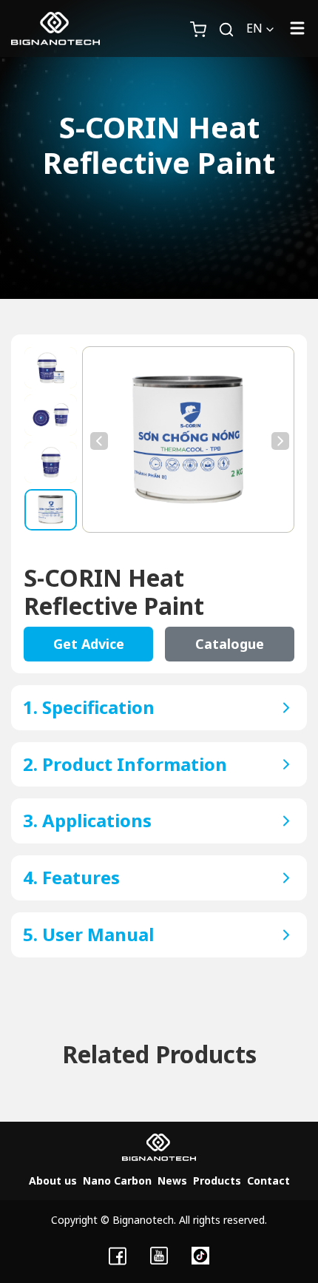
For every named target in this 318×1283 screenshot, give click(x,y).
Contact (268, 1180)
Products (217, 1180)
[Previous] (97, 439)
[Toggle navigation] (297, 28)
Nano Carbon (117, 1180)
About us (53, 1180)
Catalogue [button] (229, 644)
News (172, 1180)
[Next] (278, 439)
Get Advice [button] (88, 644)
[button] (232, 28)
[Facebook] (117, 1255)
